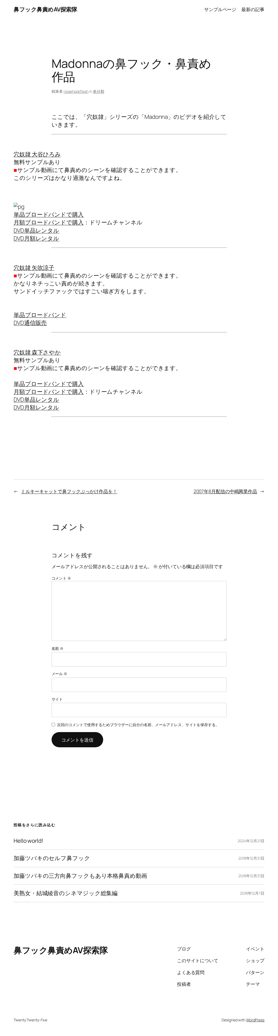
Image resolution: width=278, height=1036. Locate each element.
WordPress (255, 1019)
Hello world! (28, 841)
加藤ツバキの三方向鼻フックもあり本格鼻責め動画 (80, 876)
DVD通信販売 (30, 322)
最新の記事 (252, 9)
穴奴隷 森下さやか (37, 352)
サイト (57, 699)
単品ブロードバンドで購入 (49, 214)
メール (60, 673)
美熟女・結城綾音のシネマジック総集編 (66, 893)
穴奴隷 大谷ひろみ (37, 154)
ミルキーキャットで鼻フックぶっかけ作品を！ (69, 491)
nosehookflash (76, 91)
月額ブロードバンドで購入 (49, 222)
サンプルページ (220, 9)
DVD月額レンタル (36, 238)
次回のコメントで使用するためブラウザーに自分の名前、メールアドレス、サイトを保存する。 (138, 724)
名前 (58, 648)
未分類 (98, 91)
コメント (61, 578)
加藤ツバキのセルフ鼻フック (52, 858)
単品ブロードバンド (40, 315)
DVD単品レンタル (36, 230)
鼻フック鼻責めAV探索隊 (45, 9)
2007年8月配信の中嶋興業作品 (225, 491)
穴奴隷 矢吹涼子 (34, 267)
